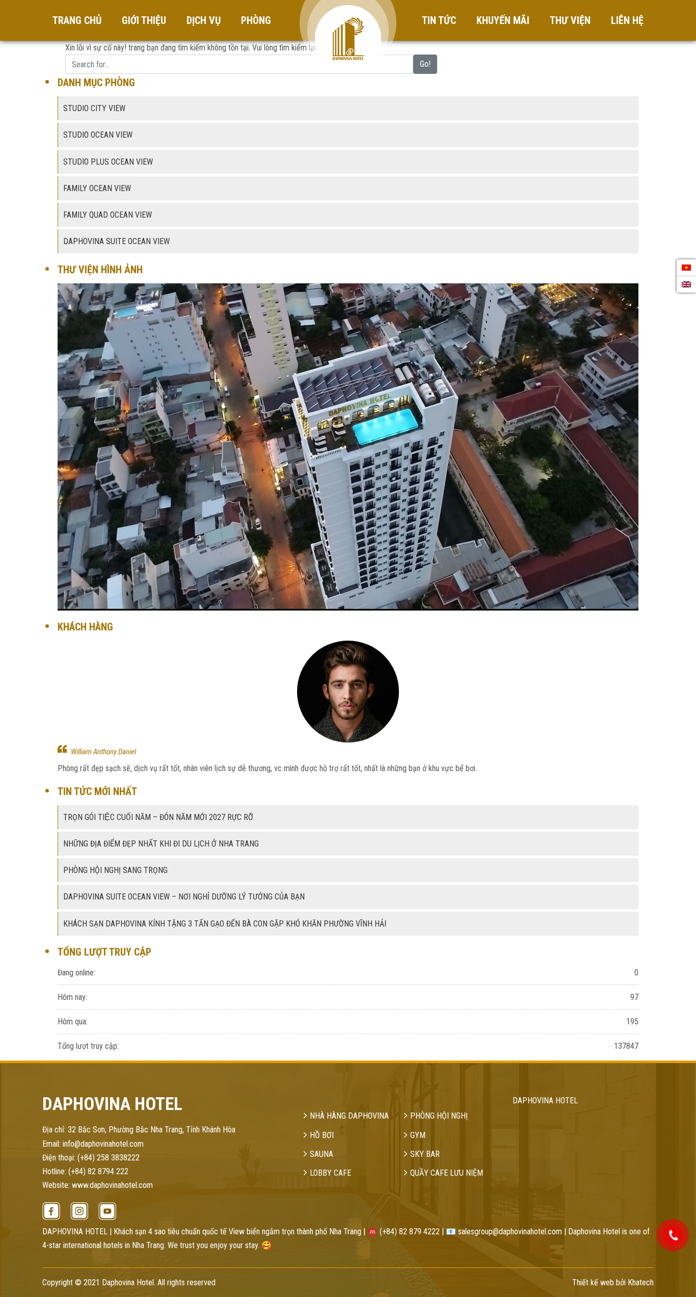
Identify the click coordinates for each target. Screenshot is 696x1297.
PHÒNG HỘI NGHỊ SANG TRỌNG (115, 870)
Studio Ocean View (97, 135)
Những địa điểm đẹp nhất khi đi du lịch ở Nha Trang (161, 844)
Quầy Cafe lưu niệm (446, 1173)
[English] (686, 284)
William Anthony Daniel (103, 751)
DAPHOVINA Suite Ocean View (116, 241)
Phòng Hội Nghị (439, 1116)
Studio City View (94, 108)
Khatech (641, 1282)
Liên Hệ (627, 20)
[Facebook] (51, 1211)
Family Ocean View (97, 188)
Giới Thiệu (144, 20)
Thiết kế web (593, 1282)
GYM (417, 1135)
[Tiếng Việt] (686, 267)
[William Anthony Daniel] (348, 692)
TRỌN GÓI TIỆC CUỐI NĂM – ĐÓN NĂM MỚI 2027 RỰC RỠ (158, 817)
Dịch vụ (203, 20)
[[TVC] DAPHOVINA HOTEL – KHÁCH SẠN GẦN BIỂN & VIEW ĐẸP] (348, 446)
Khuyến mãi (502, 20)
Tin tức (439, 20)
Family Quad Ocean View (107, 215)
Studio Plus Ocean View (108, 162)
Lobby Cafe (330, 1173)
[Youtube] (107, 1211)
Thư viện (570, 20)
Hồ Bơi (322, 1135)
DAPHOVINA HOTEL (545, 1100)
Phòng (256, 20)
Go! (425, 64)
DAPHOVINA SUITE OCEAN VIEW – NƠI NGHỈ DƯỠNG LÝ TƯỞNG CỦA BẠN (184, 897)
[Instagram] (79, 1211)
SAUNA (321, 1154)
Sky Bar (425, 1154)
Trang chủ (76, 20)
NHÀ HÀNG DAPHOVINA (349, 1116)
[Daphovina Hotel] (348, 22)
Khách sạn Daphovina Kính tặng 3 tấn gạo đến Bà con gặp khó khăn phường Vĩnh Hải (224, 924)
